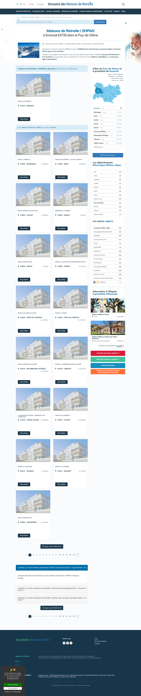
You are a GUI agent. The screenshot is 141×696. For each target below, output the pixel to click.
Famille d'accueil (78, 658)
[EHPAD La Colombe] (70, 450)
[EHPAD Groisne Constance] (33, 194)
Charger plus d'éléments (52, 546)
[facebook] (17, 4)
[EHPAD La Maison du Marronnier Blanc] (70, 245)
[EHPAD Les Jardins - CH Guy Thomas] (70, 143)
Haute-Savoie (107, 214)
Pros (123, 11)
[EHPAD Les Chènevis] (70, 399)
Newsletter (40, 4)
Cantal (107, 183)
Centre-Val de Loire (107, 239)
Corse (107, 243)
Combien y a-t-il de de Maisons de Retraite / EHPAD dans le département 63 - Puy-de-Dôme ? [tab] (51, 589)
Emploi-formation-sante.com (95, 675)
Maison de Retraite (23, 11)
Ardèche (107, 179)
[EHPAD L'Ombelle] (33, 143)
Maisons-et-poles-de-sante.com (64, 677)
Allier (107, 176)
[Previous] (26, 555)
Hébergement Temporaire (85, 656)
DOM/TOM (107, 247)
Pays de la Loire (107, 274)
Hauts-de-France (107, 255)
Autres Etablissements (93, 658)
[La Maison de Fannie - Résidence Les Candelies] (33, 399)
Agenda (117, 11)
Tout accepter (13, 685)
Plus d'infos (24, 119)
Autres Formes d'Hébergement (91, 11)
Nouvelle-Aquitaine (107, 266)
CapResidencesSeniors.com (59, 675)
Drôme (107, 187)
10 (60, 555)
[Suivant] (77, 555)
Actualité (108, 11)
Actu (17, 665)
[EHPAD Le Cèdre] (70, 297)
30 (67, 555)
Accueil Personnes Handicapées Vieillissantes (54, 658)
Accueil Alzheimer (53, 11)
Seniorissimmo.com (45, 677)
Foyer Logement (69, 656)
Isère (107, 191)
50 (74, 555)
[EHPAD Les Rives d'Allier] (33, 297)
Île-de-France (107, 259)
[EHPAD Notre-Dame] (33, 245)
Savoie (107, 210)
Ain (107, 172)
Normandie (107, 263)
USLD (17, 661)
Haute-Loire (107, 199)
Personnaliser (13, 688)
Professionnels (20, 671)
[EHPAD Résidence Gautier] (33, 348)
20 (63, 555)
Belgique (110, 282)
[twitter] (20, 4)
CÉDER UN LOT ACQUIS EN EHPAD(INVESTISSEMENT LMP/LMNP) (108, 371)
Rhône (107, 207)
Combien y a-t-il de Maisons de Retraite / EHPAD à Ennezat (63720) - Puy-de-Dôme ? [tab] (51, 568)
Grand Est (107, 251)
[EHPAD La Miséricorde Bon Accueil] (70, 348)
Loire (107, 195)
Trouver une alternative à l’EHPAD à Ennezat (111, 346)
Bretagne (107, 235)
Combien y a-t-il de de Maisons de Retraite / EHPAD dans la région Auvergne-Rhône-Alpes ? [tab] (50, 599)
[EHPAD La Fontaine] (33, 450)
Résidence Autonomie (70, 11)
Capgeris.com (43, 675)
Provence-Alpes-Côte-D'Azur (107, 278)
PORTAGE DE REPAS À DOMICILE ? (107, 359)
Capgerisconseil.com (77, 675)
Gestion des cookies (84, 685)
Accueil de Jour (38, 11)
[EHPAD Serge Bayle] (33, 501)
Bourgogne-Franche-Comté (107, 232)
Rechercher (100, 22)
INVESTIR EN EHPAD (108, 365)
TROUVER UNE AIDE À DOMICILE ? (108, 353)
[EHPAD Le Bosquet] (33, 85)
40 (70, 555)
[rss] (24, 4)
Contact (31, 4)
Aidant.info (111, 675)
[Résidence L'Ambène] (70, 194)
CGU (96, 639)
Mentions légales (100, 641)
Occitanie (107, 270)
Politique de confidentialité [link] (13, 692)
